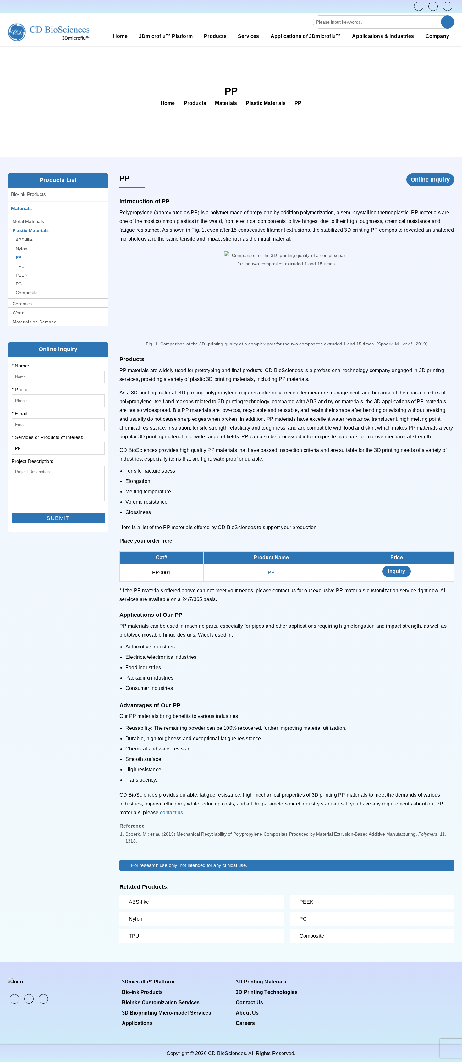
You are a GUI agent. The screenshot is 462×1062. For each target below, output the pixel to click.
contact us (171, 812)
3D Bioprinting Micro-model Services (167, 1013)
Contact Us (249, 1002)
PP (297, 103)
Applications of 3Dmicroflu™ (306, 36)
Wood (19, 312)
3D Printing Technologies (267, 992)
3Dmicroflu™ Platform (166, 36)
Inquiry (396, 571)
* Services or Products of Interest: (47, 437)
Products (195, 103)
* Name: (20, 365)
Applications (137, 1023)
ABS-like (24, 239)
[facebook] (418, 6)
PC (19, 283)
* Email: (20, 413)
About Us (247, 1013)
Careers (245, 1023)
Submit (19, 508)
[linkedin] (447, 6)
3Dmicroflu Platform (148, 981)
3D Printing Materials (261, 981)
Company (437, 36)
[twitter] (433, 6)
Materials (226, 103)
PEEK (21, 275)
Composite (27, 292)
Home (120, 36)
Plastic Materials (265, 103)
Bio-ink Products (28, 194)
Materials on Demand (35, 321)
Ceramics (22, 303)
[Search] (447, 22)
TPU (20, 266)
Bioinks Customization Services (161, 1002)
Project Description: (32, 461)
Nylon (21, 248)
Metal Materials (28, 221)
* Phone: (21, 389)
